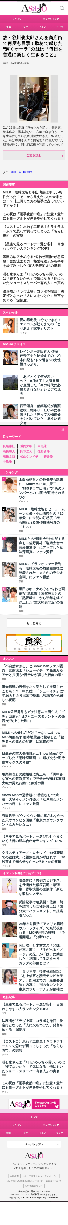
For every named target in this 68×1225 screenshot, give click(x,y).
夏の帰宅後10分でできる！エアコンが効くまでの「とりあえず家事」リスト (40, 324)
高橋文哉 (9, 456)
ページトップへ (34, 1144)
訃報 (13, 172)
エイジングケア (51, 1125)
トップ (34, 1117)
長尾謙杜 (9, 446)
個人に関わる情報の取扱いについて (24, 1181)
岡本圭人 (26, 451)
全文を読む (34, 155)
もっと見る (34, 623)
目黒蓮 (42, 446)
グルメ (42, 1133)
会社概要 (14, 1176)
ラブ (25, 1133)
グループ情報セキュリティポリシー (40, 1176)
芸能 (22, 369)
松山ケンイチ (29, 456)
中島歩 (7, 461)
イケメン (17, 1125)
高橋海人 (9, 451)
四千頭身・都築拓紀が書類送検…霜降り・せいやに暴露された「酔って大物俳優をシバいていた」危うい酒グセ (40, 414)
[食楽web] (34, 651)
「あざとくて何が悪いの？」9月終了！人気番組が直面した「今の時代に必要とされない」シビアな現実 (40, 385)
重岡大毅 (26, 446)
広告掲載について (34, 1186)
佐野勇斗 (44, 451)
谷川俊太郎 (25, 172)
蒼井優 (48, 456)
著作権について (54, 1181)
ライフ (23, 333)
